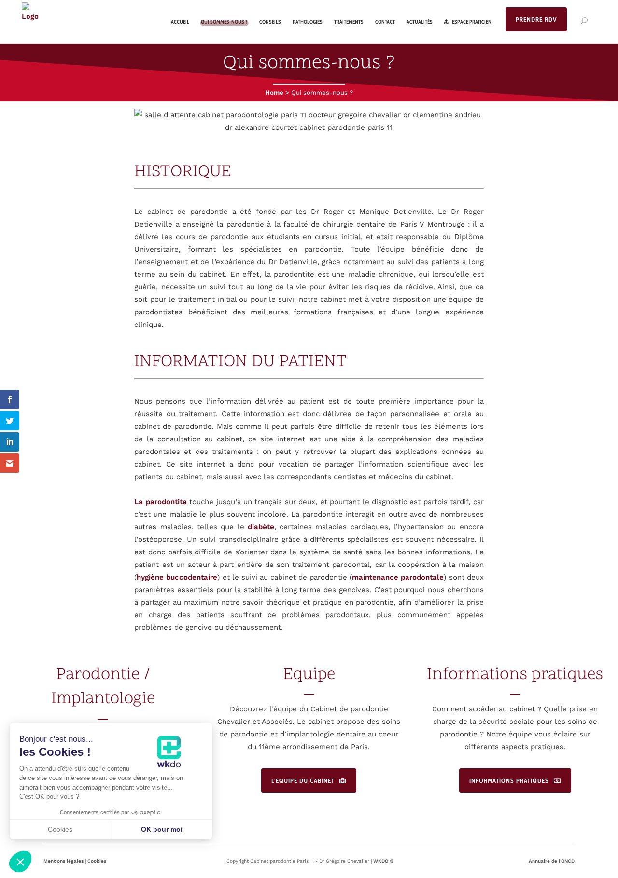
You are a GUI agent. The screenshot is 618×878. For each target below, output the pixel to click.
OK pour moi (162, 829)
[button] (20, 861)
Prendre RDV (536, 19)
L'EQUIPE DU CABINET (303, 780)
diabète (261, 527)
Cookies (96, 861)
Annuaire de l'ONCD (552, 861)
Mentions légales (63, 861)
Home (274, 92)
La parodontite (160, 501)
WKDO (380, 861)
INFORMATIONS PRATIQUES (509, 780)
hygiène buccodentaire (177, 577)
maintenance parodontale (398, 577)
